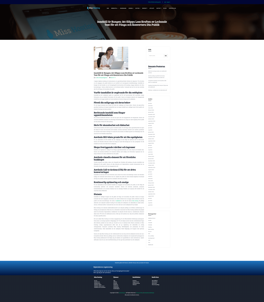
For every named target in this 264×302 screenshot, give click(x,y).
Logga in (168, 2)
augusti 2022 (151, 196)
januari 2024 (151, 158)
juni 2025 (150, 127)
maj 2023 (150, 176)
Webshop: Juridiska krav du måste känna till (157, 90)
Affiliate (152, 8)
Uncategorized (151, 238)
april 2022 (150, 205)
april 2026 (150, 105)
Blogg (165, 8)
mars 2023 (150, 180)
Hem (108, 8)
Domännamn (123, 8)
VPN (149, 240)
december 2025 (151, 114)
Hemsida (131, 8)
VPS (149, 242)
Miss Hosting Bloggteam (102, 77)
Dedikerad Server (151, 218)
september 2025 (151, 121)
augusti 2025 (151, 123)
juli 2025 (150, 125)
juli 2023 (150, 171)
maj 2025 (150, 130)
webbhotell (118, 200)
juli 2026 (150, 103)
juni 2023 (150, 174)
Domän (149, 220)
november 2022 (151, 189)
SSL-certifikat (151, 235)
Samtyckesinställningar (149, 292)
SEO (149, 233)
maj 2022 (150, 202)
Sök (149, 49)
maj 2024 (150, 149)
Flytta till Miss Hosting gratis (154, 2)
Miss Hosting (135, 200)
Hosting (137, 8)
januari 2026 (151, 112)
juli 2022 (150, 198)
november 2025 (151, 116)
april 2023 (150, 178)
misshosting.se (122, 292)
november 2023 (151, 163)
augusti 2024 (151, 143)
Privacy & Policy (139, 292)
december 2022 (151, 187)
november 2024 (151, 136)
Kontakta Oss (172, 8)
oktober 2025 (151, 118)
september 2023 (151, 167)
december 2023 (151, 160)
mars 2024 (150, 154)
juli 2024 (150, 145)
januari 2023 (151, 185)
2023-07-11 (113, 77)
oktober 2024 (151, 138)
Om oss (149, 231)
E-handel (150, 222)
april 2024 (150, 152)
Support (158, 8)
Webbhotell (114, 8)
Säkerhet (144, 8)
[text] (112, 266)
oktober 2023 (151, 165)
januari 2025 (151, 132)
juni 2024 (150, 147)
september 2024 (151, 141)
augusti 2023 (151, 169)
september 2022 (151, 194)
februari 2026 (151, 110)
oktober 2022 (151, 191)
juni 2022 (150, 200)
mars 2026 (150, 107)
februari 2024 (151, 156)
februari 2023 (151, 182)
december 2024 (151, 134)
